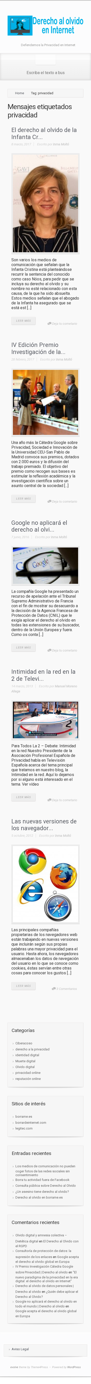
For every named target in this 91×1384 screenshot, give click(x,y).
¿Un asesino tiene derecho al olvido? (42, 1192)
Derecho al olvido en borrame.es (39, 1197)
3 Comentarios (66, 989)
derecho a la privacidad (32, 1049)
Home (19, 93)
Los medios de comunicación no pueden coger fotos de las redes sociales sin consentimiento (45, 1170)
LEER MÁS (23, 321)
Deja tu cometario (64, 324)
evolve (14, 1367)
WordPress (74, 1367)
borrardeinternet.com (30, 1122)
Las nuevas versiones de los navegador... (44, 825)
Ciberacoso (23, 1043)
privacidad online (27, 1073)
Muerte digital (25, 1061)
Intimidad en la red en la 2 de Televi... (43, 675)
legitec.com (24, 1128)
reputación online (28, 1079)
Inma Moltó (61, 144)
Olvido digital (25, 1067)
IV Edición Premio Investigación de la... (38, 349)
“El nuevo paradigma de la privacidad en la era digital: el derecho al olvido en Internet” (46, 1276)
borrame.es (23, 1116)
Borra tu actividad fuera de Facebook (42, 1180)
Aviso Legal (20, 1349)
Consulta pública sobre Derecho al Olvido (45, 1185)
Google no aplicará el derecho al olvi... (39, 526)
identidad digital (27, 1055)
